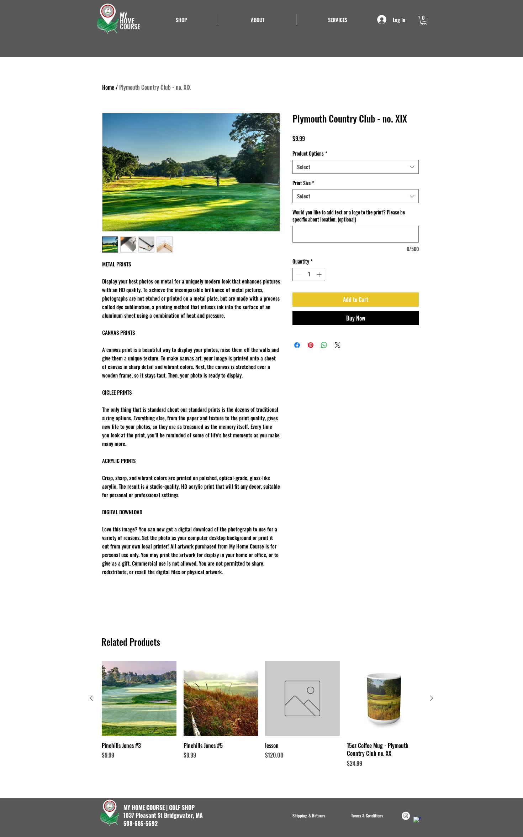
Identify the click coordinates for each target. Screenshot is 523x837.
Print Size (303, 183)
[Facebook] (417, 821)
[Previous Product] (91, 698)
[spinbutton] (308, 274)
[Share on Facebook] (297, 345)
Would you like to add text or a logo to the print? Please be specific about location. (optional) (348, 216)
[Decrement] (298, 274)
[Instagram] (406, 816)
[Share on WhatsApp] (324, 345)
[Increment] (319, 274)
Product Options (309, 153)
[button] (337, 19)
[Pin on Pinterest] (310, 345)
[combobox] (355, 167)
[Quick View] (139, 698)
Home (108, 87)
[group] (261, 718)
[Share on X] (337, 345)
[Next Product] (431, 698)
